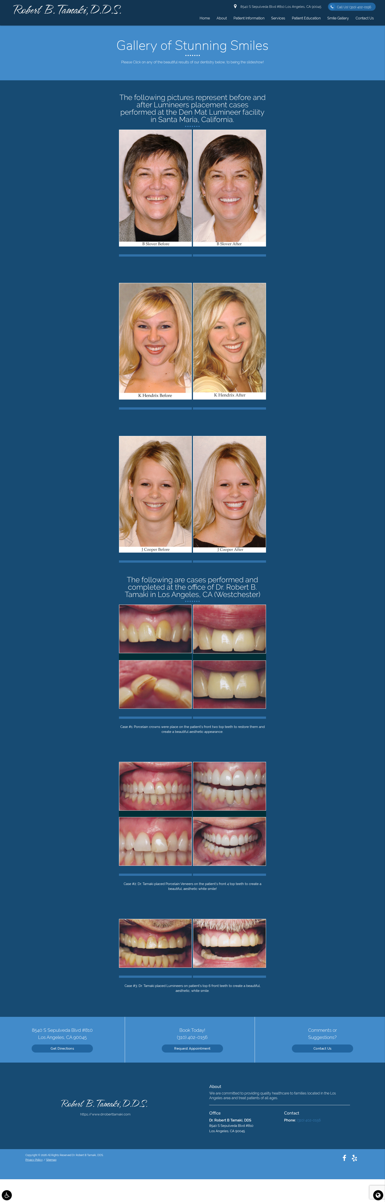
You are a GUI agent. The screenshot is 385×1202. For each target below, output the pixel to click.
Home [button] (205, 18)
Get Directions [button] (62, 1049)
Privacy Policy (34, 1159)
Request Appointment (192, 1049)
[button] (7, 1195)
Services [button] (278, 18)
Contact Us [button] (365, 18)
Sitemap (51, 1159)
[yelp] (354, 1158)
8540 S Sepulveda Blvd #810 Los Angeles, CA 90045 (280, 7)
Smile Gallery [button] (338, 18)
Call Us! (354, 7)
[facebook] (344, 1158)
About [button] (222, 18)
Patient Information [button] (248, 18)
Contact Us (322, 1049)
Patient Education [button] (306, 18)
